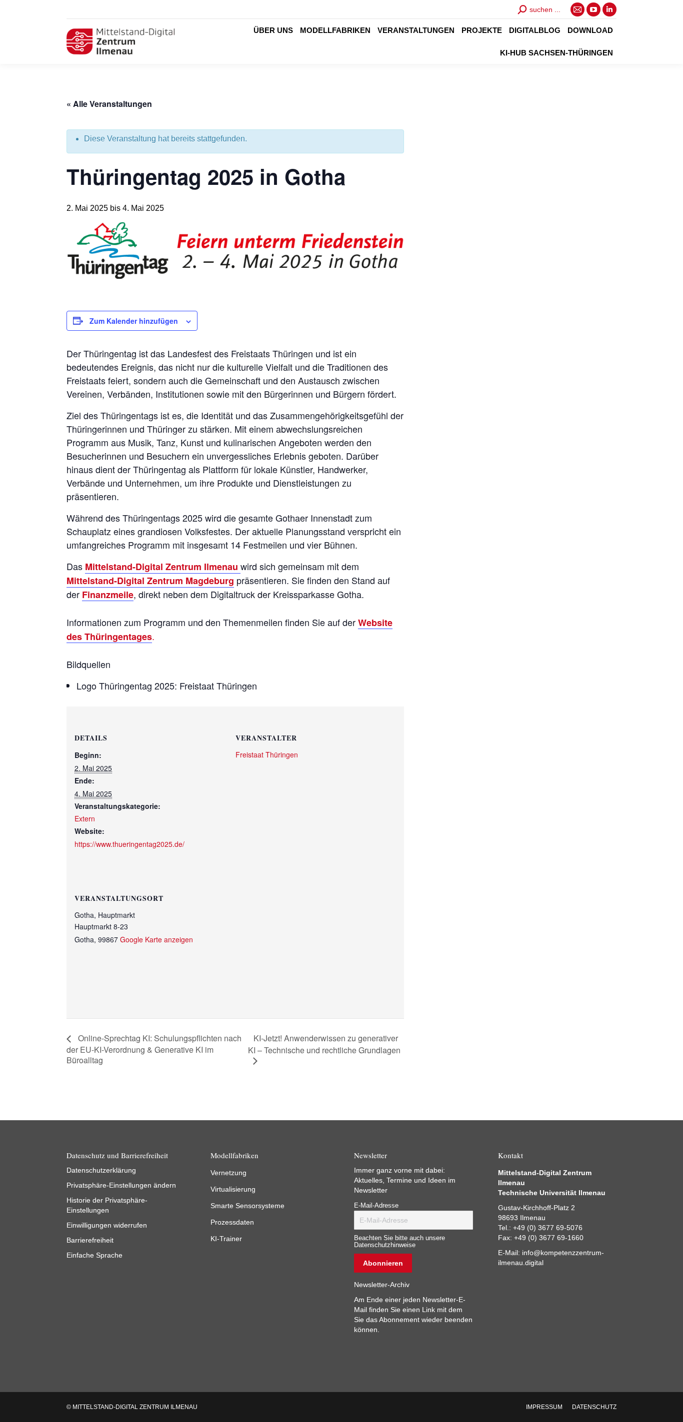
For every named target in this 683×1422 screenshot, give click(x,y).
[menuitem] (273, 30)
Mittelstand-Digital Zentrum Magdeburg (150, 580)
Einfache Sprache (94, 1255)
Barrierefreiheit (90, 1240)
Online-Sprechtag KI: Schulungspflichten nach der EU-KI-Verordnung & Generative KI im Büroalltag (154, 1049)
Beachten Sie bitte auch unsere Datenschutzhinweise (399, 1242)
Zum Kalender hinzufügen (134, 321)
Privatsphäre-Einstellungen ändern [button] (121, 1185)
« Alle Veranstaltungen (109, 103)
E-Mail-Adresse (376, 1205)
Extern (84, 818)
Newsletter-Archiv (382, 1285)
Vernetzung (228, 1173)
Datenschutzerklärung (101, 1170)
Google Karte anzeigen (156, 939)
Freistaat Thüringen (267, 754)
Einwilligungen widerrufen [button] (106, 1225)
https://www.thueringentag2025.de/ (129, 844)
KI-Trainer (226, 1239)
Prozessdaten (232, 1222)
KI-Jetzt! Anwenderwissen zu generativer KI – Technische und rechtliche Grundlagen (324, 1044)
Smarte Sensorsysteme (247, 1206)
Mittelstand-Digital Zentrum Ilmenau (162, 566)
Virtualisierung (233, 1189)
